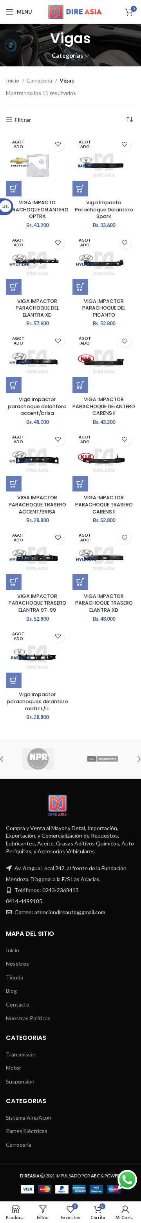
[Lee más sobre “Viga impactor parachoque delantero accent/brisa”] (14, 385)
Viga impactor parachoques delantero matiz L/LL (37, 701)
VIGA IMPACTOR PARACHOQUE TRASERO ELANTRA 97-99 (37, 603)
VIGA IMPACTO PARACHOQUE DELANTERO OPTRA (37, 209)
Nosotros (17, 963)
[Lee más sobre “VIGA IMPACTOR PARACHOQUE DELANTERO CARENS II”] (80, 385)
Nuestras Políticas (28, 1018)
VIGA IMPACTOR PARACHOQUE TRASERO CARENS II (104, 504)
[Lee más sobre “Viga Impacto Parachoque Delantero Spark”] (80, 188)
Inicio (13, 80)
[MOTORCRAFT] (102, 759)
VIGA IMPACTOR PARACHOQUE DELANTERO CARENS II (103, 406)
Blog (11, 990)
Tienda (14, 977)
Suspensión (20, 1081)
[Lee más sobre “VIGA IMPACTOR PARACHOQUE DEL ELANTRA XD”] (14, 287)
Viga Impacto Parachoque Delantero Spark (104, 209)
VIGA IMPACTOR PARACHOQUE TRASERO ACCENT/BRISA (37, 504)
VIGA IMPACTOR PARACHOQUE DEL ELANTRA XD (37, 308)
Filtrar (22, 119)
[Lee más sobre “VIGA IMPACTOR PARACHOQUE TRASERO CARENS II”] (80, 483)
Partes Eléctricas (26, 1131)
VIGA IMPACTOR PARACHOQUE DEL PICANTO (103, 308)
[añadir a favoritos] (58, 144)
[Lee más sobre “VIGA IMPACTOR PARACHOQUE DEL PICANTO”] (80, 287)
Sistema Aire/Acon (28, 1117)
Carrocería (40, 80)
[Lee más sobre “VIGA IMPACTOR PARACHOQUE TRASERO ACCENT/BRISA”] (14, 483)
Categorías (67, 56)
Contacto (17, 1004)
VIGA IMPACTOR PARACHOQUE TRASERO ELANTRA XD (104, 603)
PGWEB (112, 1175)
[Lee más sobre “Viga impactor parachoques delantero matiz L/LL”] (14, 680)
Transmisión (21, 1054)
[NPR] (37, 759)
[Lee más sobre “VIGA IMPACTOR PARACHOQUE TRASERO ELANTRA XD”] (80, 582)
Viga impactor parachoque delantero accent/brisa (37, 406)
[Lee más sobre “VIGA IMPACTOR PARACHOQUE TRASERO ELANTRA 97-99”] (14, 582)
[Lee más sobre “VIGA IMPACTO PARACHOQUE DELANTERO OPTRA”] (14, 188)
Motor (13, 1067)
